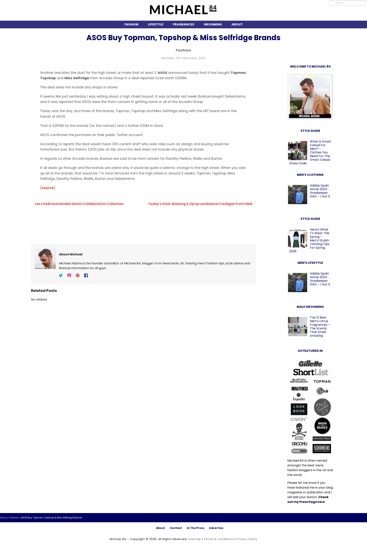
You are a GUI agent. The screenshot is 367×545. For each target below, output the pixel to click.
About (237, 24)
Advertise (216, 528)
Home (3, 517)
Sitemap (194, 539)
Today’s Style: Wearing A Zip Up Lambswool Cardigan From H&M (200, 204)
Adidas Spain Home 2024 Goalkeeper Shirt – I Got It (320, 191)
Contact (176, 528)
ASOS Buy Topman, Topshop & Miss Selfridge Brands (183, 38)
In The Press (195, 528)
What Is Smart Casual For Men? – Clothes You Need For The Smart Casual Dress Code (310, 152)
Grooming (213, 24)
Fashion (131, 24)
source (47, 188)
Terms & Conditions (219, 539)
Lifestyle (155, 24)
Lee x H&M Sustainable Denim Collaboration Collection (79, 204)
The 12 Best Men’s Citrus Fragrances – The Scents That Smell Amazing (320, 326)
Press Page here (312, 502)
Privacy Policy (247, 539)
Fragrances (183, 24)
